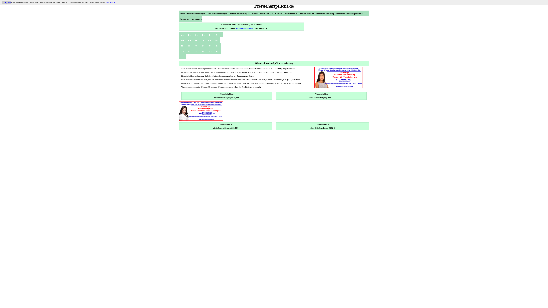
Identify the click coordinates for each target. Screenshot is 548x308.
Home (182, 14)
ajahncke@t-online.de (244, 28)
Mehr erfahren (110, 2)
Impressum (197, 19)
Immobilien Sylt (307, 14)
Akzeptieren (6, 3)
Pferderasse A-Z (292, 14)
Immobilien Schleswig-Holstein (349, 14)
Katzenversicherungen (240, 14)
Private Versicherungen (262, 14)
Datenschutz (185, 19)
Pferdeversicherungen (195, 14)
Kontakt (278, 14)
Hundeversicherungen (217, 14)
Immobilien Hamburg (324, 14)
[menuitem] (182, 13)
